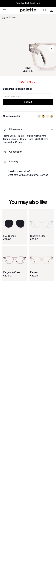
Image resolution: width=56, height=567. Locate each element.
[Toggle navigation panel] (4, 10)
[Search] (44, 10)
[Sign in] (51, 10)
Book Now (35, 3)
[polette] (28, 10)
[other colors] (38, 116)
